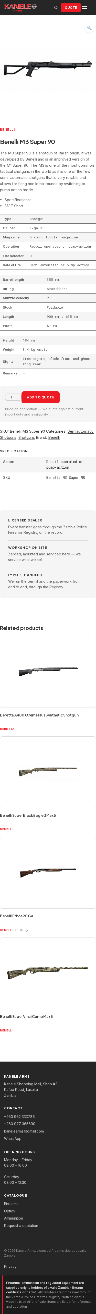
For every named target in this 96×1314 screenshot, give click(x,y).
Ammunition (13, 1218)
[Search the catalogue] (56, 7)
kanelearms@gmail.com (24, 1131)
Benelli (54, 437)
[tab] (50, 206)
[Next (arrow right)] (87, 657)
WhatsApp (13, 1138)
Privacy (10, 1266)
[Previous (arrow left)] (9, 657)
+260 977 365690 (19, 1124)
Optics (9, 1211)
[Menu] (87, 8)
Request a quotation (21, 1225)
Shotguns (26, 437)
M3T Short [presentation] (14, 205)
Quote (71, 7)
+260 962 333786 (19, 1116)
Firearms (11, 1203)
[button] (89, 28)
